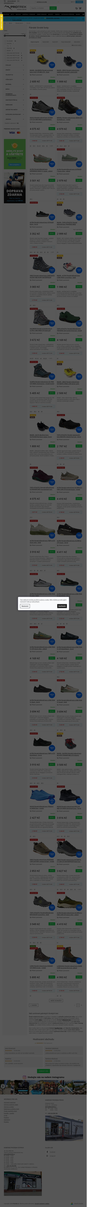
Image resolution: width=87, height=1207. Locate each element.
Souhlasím (62, 606)
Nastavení (24, 606)
